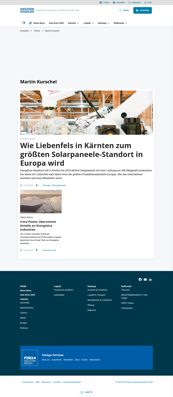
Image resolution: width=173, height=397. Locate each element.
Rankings (92, 286)
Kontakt (56, 382)
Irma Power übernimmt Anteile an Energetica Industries (38, 226)
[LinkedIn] (150, 279)
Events (85, 360)
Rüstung (24, 328)
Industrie (24, 299)
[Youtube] (145, 279)
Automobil (24, 302)
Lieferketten (59, 295)
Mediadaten (95, 360)
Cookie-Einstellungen (71, 382)
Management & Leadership (100, 300)
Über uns (46, 360)
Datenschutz (27, 382)
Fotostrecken (127, 308)
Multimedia (126, 286)
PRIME (23, 286)
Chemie (23, 313)
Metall (23, 318)
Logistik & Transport (96, 295)
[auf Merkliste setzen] (37, 185)
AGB (37, 382)
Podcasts (125, 290)
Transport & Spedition (63, 290)
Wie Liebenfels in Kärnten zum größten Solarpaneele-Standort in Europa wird (81, 154)
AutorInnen (57, 360)
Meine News (25, 290)
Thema (37, 31)
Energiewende (59, 185)
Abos (77, 360)
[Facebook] (140, 279)
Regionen (92, 310)
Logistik (57, 286)
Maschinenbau (26, 308)
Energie (47, 185)
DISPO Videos (127, 303)
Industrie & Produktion (97, 290)
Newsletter (68, 360)
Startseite (24, 31)
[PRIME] (23, 23)
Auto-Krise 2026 (27, 295)
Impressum (46, 382)
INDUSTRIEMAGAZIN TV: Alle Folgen (134, 296)
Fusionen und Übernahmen (49, 251)
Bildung (91, 305)
